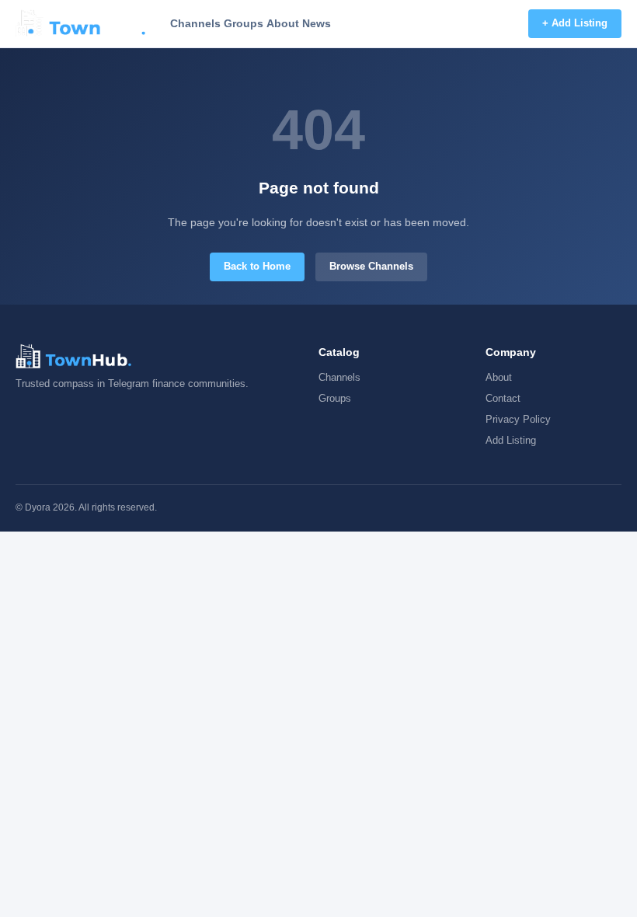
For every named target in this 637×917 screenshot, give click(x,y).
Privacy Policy (518, 419)
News (316, 23)
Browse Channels (371, 266)
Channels (195, 23)
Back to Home (257, 266)
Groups (243, 23)
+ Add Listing (574, 23)
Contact (503, 398)
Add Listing (511, 440)
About (282, 23)
